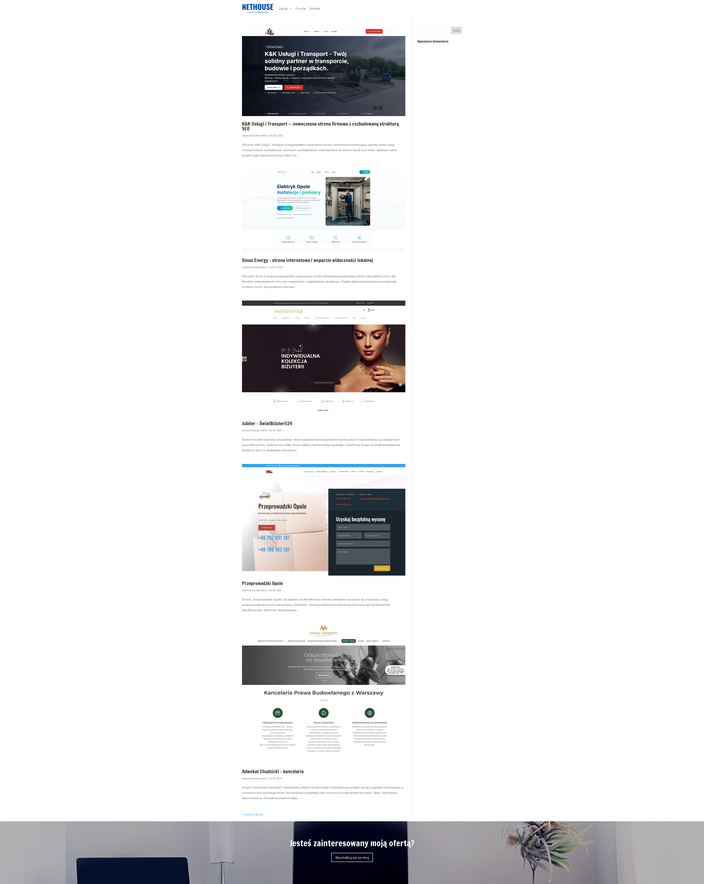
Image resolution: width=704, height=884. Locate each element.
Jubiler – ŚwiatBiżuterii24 (267, 423)
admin (263, 135)
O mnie (301, 8)
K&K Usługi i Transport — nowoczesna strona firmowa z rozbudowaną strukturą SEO (320, 126)
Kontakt (315, 8)
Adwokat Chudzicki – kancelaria (273, 771)
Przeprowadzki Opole (262, 583)
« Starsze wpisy (252, 814)
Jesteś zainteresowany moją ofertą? (352, 843)
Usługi (283, 8)
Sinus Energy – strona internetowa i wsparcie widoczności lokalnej (307, 260)
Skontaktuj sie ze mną (352, 857)
